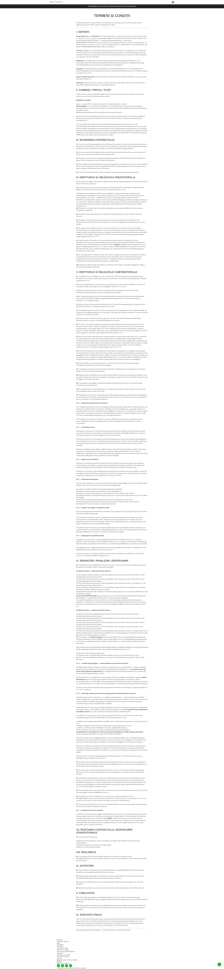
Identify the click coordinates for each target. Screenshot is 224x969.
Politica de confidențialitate (66, 951)
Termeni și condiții (63, 950)
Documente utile (62, 948)
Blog (58, 943)
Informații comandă (63, 955)
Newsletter (60, 945)
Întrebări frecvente (63, 956)
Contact (59, 958)
